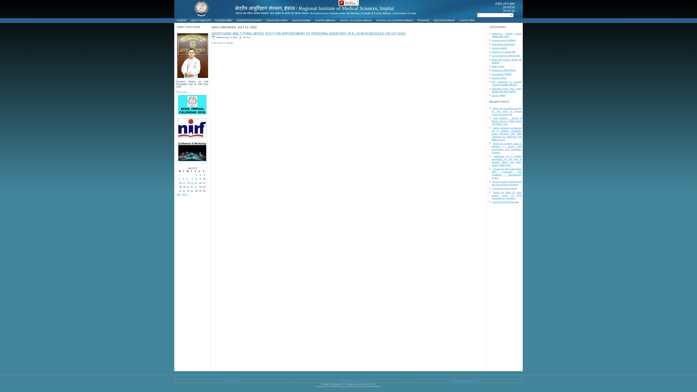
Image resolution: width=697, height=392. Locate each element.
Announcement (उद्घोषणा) (504, 40)
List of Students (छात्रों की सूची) (506, 56)
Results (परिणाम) (499, 78)
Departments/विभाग (277, 20)
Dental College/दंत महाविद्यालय (356, 20)
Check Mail (234, 381)
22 (196, 187)
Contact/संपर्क (466, 20)
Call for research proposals (505, 202)
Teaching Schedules (350, 381)
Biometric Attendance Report (465, 381)
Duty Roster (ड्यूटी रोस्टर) (503, 44)
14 (192, 183)
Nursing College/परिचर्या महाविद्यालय (394, 20)
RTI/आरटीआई (423, 20)
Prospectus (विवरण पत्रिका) (504, 70)
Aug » (185, 194)
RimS (248, 37)
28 (192, 191)
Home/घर (181, 20)
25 (180, 191)
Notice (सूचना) (498, 66)
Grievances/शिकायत (444, 20)
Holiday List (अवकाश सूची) (503, 52)
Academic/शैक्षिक (223, 20)
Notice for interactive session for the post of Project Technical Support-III (507, 111)
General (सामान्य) (499, 48)
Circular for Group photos (504, 188)
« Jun (178, 194)
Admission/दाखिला (301, 20)
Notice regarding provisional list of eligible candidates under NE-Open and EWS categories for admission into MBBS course (507, 134)
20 (188, 187)
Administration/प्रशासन (249, 20)
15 (196, 183)
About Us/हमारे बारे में (201, 20)
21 (192, 187)
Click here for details (222, 43)
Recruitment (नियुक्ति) (502, 74)
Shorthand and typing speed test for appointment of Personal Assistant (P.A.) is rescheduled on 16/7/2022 (308, 33)
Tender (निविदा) (499, 95)
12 (184, 183)
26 (184, 191)
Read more (181, 92)
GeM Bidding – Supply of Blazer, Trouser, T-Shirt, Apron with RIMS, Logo (507, 121)
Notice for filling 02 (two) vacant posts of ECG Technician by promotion (507, 195)
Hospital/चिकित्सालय (325, 20)
